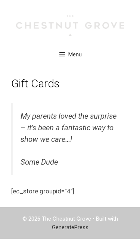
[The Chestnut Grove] (70, 25)
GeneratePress (70, 227)
